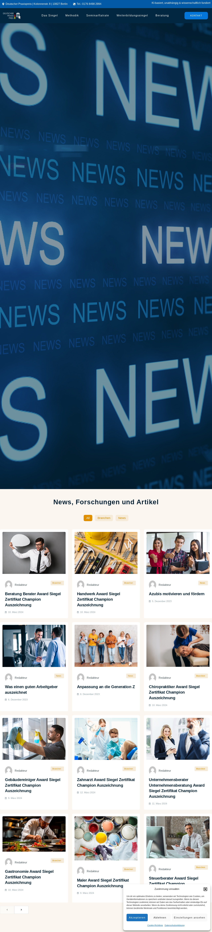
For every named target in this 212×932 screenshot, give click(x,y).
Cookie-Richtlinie (155, 925)
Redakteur (21, 584)
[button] (205, 889)
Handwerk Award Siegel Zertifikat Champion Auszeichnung (98, 599)
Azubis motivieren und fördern (177, 594)
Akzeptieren (137, 917)
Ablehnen (160, 917)
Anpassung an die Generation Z (106, 686)
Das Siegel (50, 15)
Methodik (72, 15)
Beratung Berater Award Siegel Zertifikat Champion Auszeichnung (33, 599)
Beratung (162, 15)
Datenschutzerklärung (175, 925)
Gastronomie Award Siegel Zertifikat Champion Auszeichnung (29, 877)
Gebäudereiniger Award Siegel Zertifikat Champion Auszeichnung (32, 785)
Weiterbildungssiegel (132, 15)
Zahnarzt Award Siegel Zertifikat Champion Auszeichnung (106, 782)
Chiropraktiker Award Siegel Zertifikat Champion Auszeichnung (174, 692)
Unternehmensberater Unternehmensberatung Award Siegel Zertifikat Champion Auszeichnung (177, 788)
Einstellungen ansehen (189, 917)
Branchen (104, 518)
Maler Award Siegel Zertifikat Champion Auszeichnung (103, 883)
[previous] (7, 910)
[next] (21, 910)
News (122, 518)
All (88, 518)
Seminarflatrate (97, 15)
